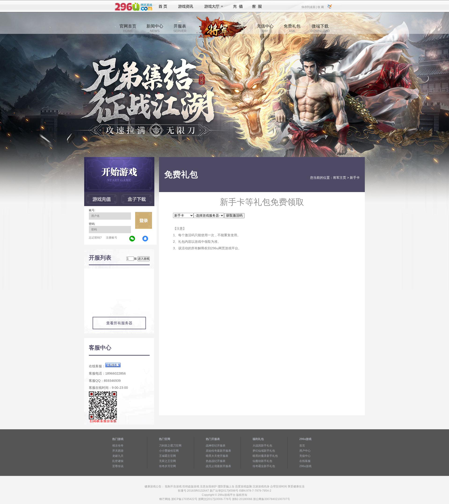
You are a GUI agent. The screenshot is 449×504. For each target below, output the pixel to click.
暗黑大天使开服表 (217, 456)
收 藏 (320, 6)
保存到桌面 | (309, 6)
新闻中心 (154, 28)
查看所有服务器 (119, 323)
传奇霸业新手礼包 (264, 466)
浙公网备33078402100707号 (271, 499)
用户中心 (305, 450)
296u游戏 (305, 466)
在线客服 (305, 461)
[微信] (132, 239)
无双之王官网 (167, 461)
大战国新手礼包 (262, 445)
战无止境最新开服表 (218, 466)
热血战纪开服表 (215, 461)
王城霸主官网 (167, 456)
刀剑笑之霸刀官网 (170, 445)
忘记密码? (95, 237)
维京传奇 (117, 445)
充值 (237, 6)
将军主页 (339, 177)
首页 (163, 6)
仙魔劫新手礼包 (262, 461)
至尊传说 (117, 466)
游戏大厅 (212, 6)
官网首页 (127, 28)
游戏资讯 (186, 6)
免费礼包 (292, 28)
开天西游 (117, 450)
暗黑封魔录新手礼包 (265, 456)
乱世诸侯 (117, 461)
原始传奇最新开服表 (218, 450)
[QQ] (145, 239)
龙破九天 (117, 456)
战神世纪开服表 (215, 445)
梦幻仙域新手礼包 (264, 450)
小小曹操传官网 (169, 450)
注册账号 (111, 237)
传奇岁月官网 (167, 466)
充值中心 (265, 28)
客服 (257, 6)
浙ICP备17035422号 (184, 499)
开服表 (179, 28)
